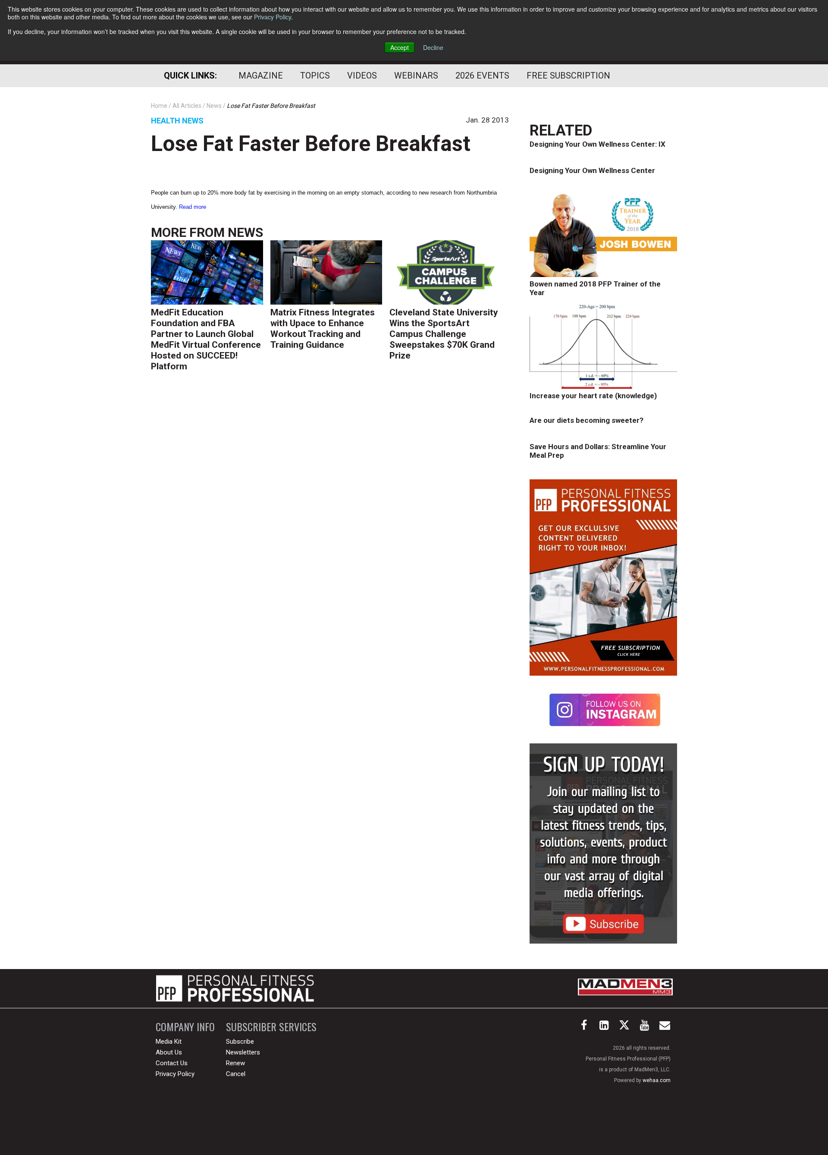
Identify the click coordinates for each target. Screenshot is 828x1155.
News (245, 232)
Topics (315, 75)
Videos (362, 75)
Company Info (185, 1026)
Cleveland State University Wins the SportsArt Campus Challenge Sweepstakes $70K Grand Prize (443, 334)
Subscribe (240, 1041)
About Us (169, 1052)
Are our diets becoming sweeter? (586, 420)
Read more (192, 207)
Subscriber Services (271, 1026)
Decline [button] (433, 47)
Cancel (235, 1074)
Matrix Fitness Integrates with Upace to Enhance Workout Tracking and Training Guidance (322, 328)
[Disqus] (330, 512)
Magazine (260, 75)
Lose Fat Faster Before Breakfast (310, 143)
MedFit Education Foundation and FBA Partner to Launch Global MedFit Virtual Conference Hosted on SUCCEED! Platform (206, 339)
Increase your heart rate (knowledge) (593, 395)
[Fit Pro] (235, 988)
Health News (177, 120)
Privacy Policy (272, 17)
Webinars (416, 75)
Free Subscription (568, 75)
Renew (235, 1063)
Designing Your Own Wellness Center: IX (597, 144)
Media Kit (169, 1041)
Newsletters (243, 1052)
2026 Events (482, 75)
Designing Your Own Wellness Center (592, 170)
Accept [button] (399, 47)
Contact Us (172, 1063)
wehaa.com (657, 1080)
